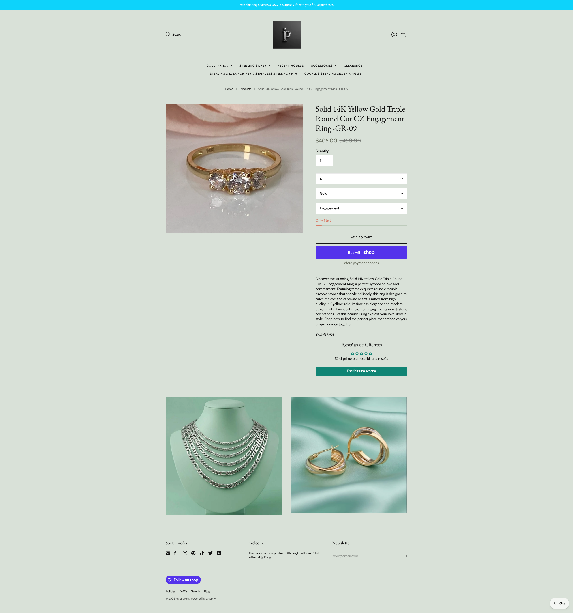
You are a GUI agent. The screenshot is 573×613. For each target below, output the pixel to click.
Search (195, 591)
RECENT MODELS (291, 65)
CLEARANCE (353, 65)
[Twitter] (210, 554)
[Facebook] (175, 554)
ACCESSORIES (322, 65)
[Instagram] (185, 554)
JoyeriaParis (183, 598)
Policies (170, 591)
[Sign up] (404, 556)
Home (229, 89)
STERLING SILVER (253, 65)
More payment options (361, 263)
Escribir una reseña (361, 371)
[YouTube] (219, 554)
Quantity (322, 151)
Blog (207, 591)
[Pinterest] (193, 554)
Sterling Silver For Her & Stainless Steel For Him (253, 73)
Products (245, 89)
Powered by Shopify (203, 598)
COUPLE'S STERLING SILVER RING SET (333, 73)
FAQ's (183, 591)
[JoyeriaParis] (287, 35)
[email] (168, 554)
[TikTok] (202, 554)
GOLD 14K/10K (217, 65)
